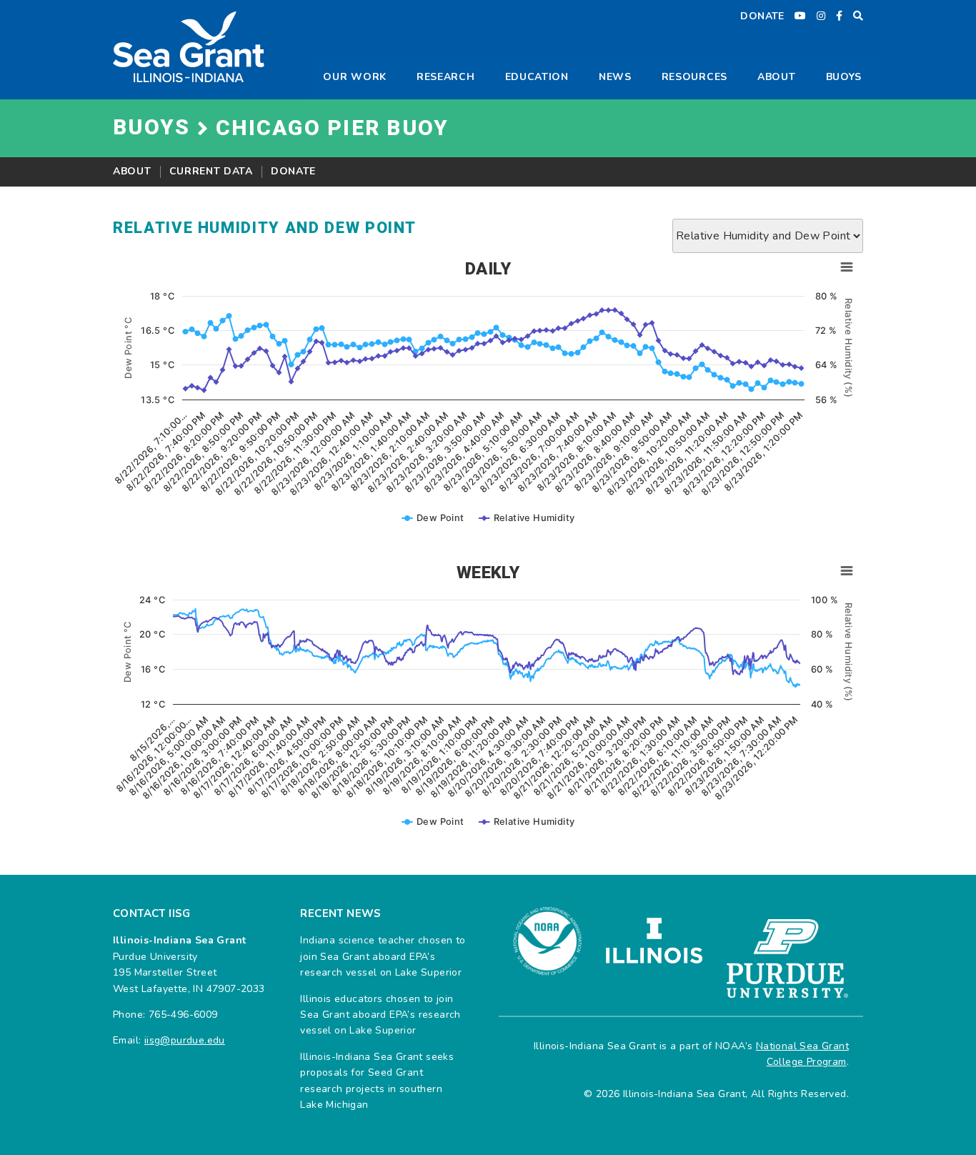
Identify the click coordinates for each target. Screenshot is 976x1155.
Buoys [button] (844, 77)
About (132, 171)
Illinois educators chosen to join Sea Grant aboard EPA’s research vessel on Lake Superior (380, 1015)
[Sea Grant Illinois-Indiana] (188, 46)
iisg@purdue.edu (184, 1040)
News (615, 77)
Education (537, 77)
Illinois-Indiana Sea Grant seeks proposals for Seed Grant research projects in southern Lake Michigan (377, 1080)
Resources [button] (694, 77)
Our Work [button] (355, 77)
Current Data (211, 171)
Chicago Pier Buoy (332, 128)
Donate (293, 171)
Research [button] (446, 77)
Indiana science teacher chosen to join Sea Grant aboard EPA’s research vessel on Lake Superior (382, 956)
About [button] (776, 77)
